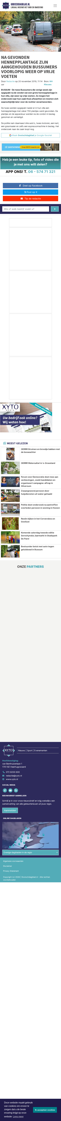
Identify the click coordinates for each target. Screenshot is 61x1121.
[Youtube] (10, 790)
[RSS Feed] (16, 790)
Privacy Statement (11, 871)
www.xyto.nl (12, 779)
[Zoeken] (55, 209)
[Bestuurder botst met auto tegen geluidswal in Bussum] (10, 551)
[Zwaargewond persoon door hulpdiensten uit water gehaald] (10, 495)
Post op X (32, 192)
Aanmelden (10, 810)
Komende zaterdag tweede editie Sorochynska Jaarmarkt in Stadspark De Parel (39, 535)
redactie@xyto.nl (14, 775)
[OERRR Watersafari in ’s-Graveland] (10, 468)
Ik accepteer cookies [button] (45, 1110)
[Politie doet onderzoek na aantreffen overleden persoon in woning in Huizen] (10, 509)
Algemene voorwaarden (13, 861)
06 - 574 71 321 (41, 171)
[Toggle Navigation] (55, 6)
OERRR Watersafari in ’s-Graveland (38, 463)
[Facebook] (5, 790)
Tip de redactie (33, 198)
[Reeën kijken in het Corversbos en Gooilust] (10, 523)
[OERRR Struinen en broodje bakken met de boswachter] (10, 454)
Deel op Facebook (33, 185)
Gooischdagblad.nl (20, 4)
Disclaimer (7, 866)
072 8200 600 (13, 772)
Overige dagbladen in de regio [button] (18, 852)
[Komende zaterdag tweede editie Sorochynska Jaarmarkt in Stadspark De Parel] (10, 537)
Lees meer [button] (18, 1116)
